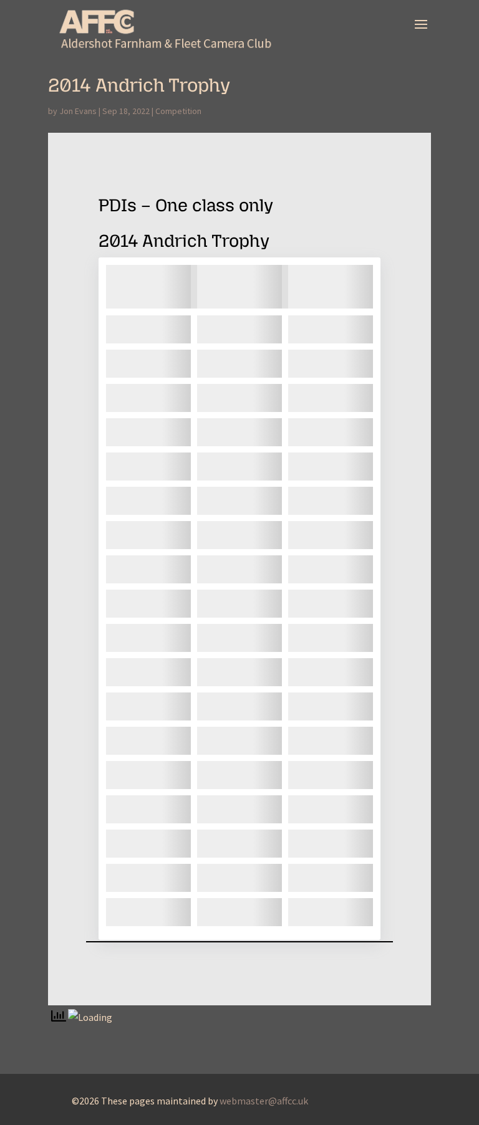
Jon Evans (78, 111)
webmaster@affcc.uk (264, 1100)
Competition (178, 111)
